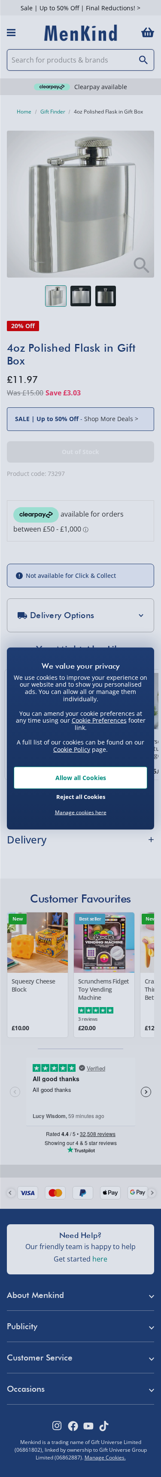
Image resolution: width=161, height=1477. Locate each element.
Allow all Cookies (80, 778)
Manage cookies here (80, 813)
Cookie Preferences (99, 720)
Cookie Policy (71, 749)
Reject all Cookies (80, 796)
